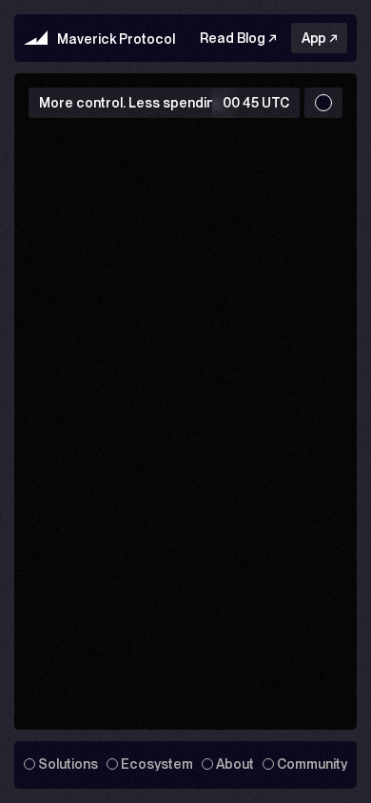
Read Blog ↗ (237, 38)
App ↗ (319, 38)
